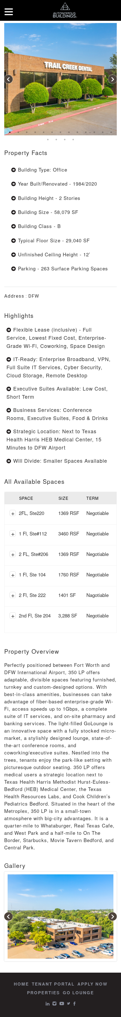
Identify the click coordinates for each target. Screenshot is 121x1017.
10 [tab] (86, 132)
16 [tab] (65, 139)
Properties (43, 992)
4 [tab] (35, 132)
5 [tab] (43, 132)
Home (21, 984)
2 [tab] (18, 132)
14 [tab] (48, 139)
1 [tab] (10, 132)
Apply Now (92, 984)
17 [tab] (73, 139)
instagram (54, 1004)
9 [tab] (77, 132)
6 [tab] (52, 132)
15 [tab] (56, 139)
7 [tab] (60, 132)
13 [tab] (111, 132)
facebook (74, 1004)
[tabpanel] (60, 79)
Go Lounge (78, 992)
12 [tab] (103, 132)
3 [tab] (27, 132)
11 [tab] (94, 132)
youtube (61, 1004)
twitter (68, 1004)
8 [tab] (69, 132)
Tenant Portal (53, 984)
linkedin (48, 1004)
